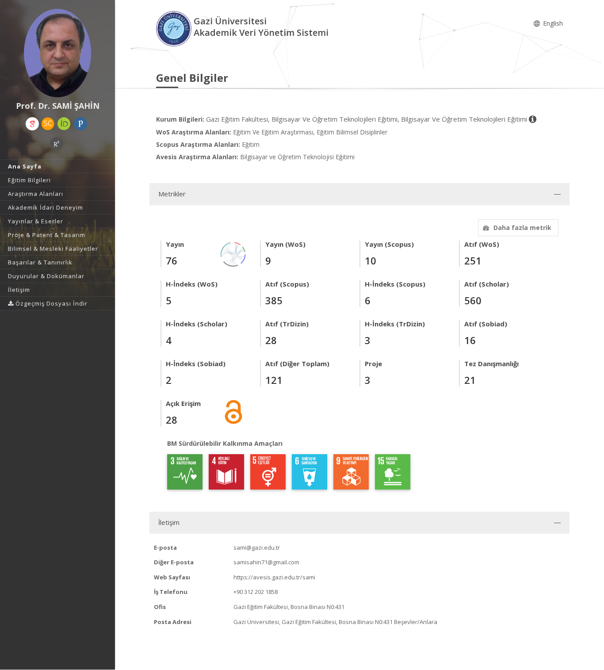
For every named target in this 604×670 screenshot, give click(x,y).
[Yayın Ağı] (233, 253)
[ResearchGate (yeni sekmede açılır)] (56, 143)
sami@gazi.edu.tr (256, 547)
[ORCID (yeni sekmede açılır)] (64, 123)
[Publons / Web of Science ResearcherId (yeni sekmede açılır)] (80, 123)
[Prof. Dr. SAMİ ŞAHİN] (57, 53)
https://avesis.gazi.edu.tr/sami (274, 577)
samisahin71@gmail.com (266, 562)
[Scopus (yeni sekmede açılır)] (47, 123)
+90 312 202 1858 (255, 592)
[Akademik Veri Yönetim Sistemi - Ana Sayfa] (175, 28)
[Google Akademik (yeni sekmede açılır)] (32, 123)
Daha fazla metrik (522, 227)
